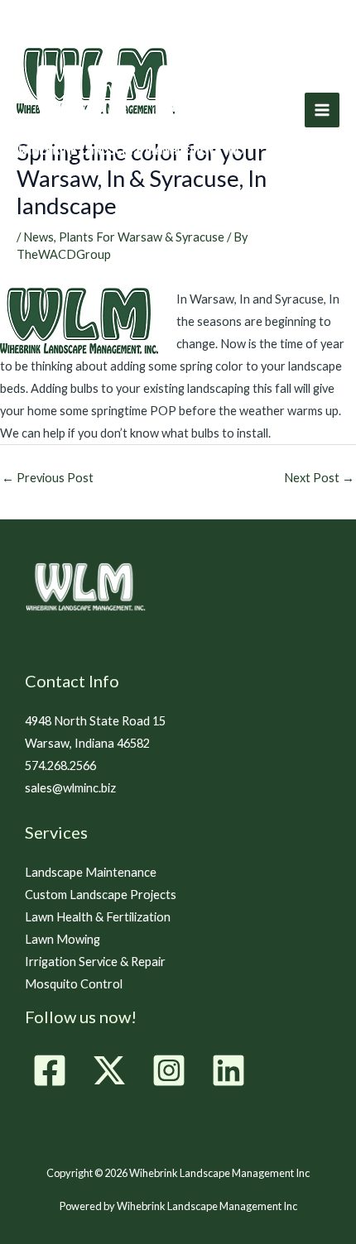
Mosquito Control (74, 984)
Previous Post (48, 478)
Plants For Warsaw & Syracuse (141, 237)
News (38, 237)
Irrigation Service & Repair (95, 962)
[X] (109, 1070)
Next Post (319, 478)
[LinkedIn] (228, 1070)
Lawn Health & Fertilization (98, 917)
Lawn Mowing (62, 939)
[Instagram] (169, 1070)
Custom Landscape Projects (100, 895)
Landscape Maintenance (90, 872)
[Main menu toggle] (322, 110)
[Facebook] (50, 1070)
